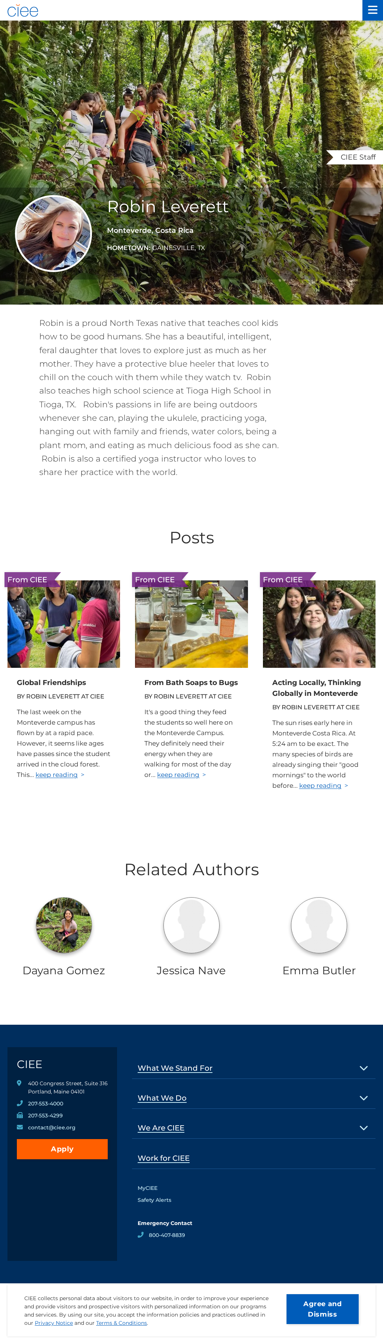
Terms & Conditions (121, 1323)
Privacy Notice (54, 1323)
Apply (62, 1149)
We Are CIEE (161, 1127)
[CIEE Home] (181, 10)
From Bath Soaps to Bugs (191, 682)
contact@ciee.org (52, 1127)
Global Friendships (51, 682)
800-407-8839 (167, 1235)
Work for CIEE (164, 1158)
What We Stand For (175, 1068)
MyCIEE (147, 1188)
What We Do (162, 1097)
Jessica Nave (191, 970)
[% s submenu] (364, 1067)
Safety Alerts (154, 1200)
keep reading (57, 774)
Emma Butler (319, 970)
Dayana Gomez (63, 970)
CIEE (29, 1064)
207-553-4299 (45, 1115)
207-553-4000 (45, 1103)
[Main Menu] (372, 10)
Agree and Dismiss (322, 1309)
